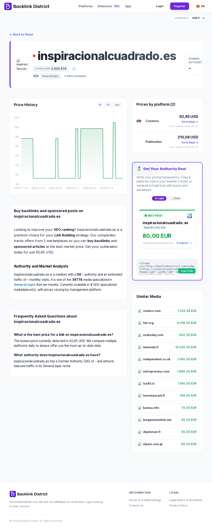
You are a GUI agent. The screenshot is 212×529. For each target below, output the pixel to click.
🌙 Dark (175, 198)
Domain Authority (196, 60)
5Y (108, 104)
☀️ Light (159, 198)
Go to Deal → (190, 121)
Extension (108, 6)
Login (160, 6)
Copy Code (187, 271)
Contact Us (136, 505)
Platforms (86, 6)
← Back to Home (21, 34)
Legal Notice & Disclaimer (185, 500)
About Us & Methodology (145, 500)
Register (179, 6)
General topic (50, 76)
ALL (117, 104)
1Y (100, 104)
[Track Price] (74, 68)
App (128, 6)
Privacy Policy (178, 505)
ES (203, 6)
